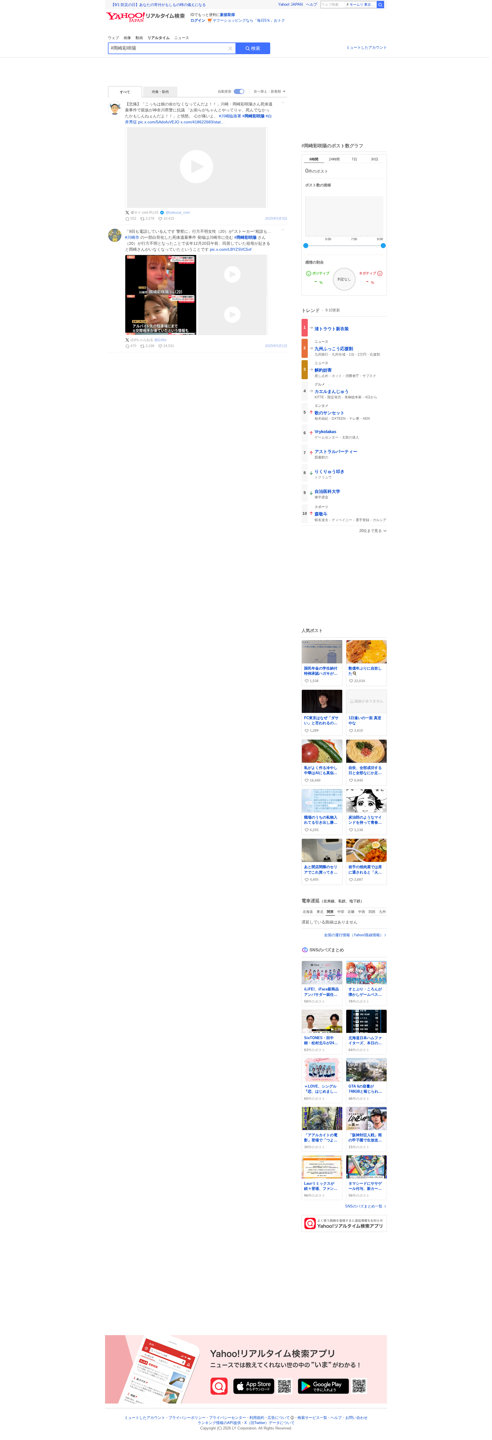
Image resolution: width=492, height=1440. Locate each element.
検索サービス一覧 (312, 1417)
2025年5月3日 (276, 219)
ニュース (181, 38)
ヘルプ (311, 4)
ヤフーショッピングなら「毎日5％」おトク (249, 20)
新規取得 (227, 15)
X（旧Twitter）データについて (269, 1423)
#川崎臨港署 (230, 116)
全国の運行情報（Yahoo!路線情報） (354, 935)
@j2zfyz (160, 340)
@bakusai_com (178, 213)
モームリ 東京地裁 (363, 5)
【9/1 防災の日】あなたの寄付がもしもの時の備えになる (158, 5)
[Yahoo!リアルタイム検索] (146, 14)
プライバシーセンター (227, 1417)
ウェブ (113, 38)
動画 (139, 38)
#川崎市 (132, 237)
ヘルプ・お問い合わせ (349, 1417)
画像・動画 (160, 92)
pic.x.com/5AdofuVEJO (158, 122)
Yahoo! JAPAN (290, 4)
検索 (255, 48)
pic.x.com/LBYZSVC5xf (230, 249)
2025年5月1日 (276, 346)
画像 (127, 38)
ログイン (197, 20)
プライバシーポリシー (187, 1417)
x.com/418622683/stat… (203, 122)
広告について (279, 1417)
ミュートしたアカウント (366, 47)
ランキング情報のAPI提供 (219, 1423)
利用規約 (256, 1417)
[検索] (380, 4)
